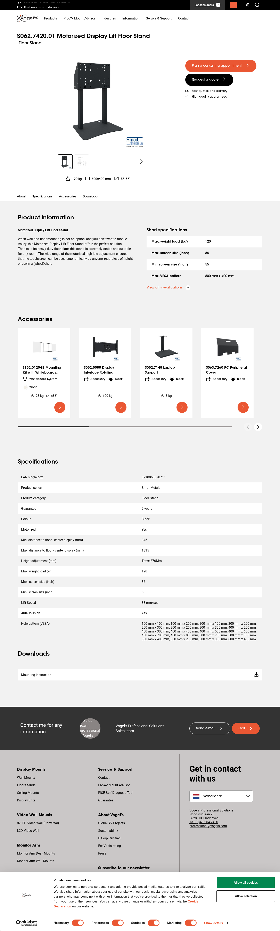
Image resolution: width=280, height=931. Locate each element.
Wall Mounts (26, 777)
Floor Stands (26, 785)
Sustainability (108, 831)
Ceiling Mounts (28, 793)
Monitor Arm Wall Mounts (35, 861)
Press (102, 853)
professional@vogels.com (208, 826)
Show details (213, 923)
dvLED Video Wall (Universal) (38, 823)
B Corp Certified (109, 838)
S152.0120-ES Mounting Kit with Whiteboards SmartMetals (42, 372)
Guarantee (105, 800)
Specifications (42, 196)
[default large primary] (59, 407)
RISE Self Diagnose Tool (115, 793)
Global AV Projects (111, 823)
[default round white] (258, 427)
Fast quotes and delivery (41, 5)
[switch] (118, 923)
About (21, 196)
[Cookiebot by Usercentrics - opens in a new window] (26, 923)
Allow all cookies (246, 882)
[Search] (233, 5)
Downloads (91, 196)
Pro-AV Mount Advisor (114, 785)
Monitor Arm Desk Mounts (36, 853)
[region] (98, 101)
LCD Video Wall (28, 831)
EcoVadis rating (109, 846)
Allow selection (246, 896)
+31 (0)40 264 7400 (203, 822)
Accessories (67, 196)
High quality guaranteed (209, 97)
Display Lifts (26, 800)
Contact (103, 777)
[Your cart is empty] (247, 5)
